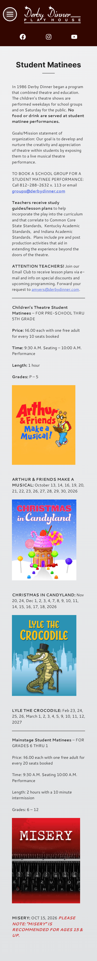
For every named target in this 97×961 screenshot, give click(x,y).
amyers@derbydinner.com (55, 289)
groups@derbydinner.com (38, 191)
